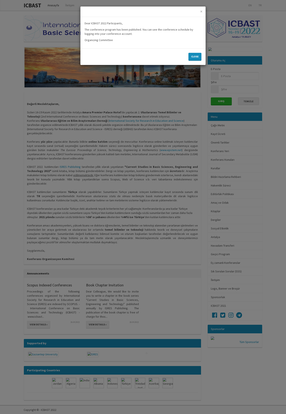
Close (195, 56)
